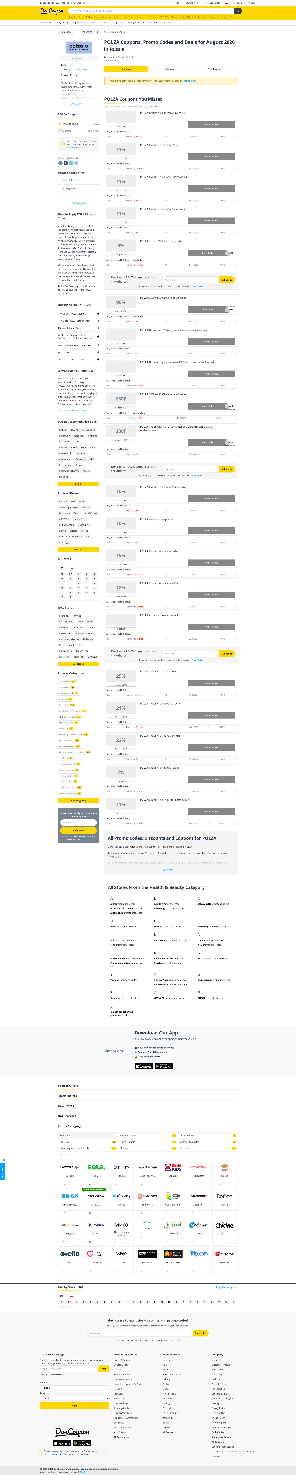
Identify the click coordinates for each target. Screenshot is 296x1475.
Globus (165, 1388)
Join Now (251, 2)
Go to (69, 1179)
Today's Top (117, 22)
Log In (239, 2)
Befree (165, 1422)
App (177, 2)
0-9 (70, 573)
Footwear (118, 1393)
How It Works (2, 1171)
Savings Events (135, 22)
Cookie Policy (218, 1417)
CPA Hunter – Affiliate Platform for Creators (233, 1451)
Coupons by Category (222, 1398)
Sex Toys (118, 1369)
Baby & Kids (119, 1398)
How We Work (191, 2)
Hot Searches (218, 1388)
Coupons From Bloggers (224, 1446)
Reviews (169, 69)
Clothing (118, 1388)
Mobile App (217, 1374)
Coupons (126, 69)
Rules (109, 136)
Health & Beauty (122, 1360)
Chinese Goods (121, 1364)
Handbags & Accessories (126, 1417)
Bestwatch (167, 1384)
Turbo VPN (167, 1408)
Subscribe (227, 279)
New (92, 22)
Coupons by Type (220, 1393)
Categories (61, 22)
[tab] (62, 568)
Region (43, 1382)
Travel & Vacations (123, 1412)
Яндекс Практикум (171, 1374)
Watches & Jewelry (123, 1379)
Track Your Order (212, 2)
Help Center (217, 1369)
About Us (216, 1360)
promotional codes (123, 903)
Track (103, 1368)
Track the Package (221, 1384)
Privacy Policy (197, 286)
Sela (164, 1364)
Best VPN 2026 (219, 1456)
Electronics (119, 1422)
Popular (103, 22)
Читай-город (168, 1393)
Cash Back (167, 22)
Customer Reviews (221, 1364)
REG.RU (166, 1369)
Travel (152, 22)
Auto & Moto (120, 1432)
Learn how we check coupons (72, 410)
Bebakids (166, 1379)
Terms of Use (218, 1412)
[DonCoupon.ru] (51, 11)
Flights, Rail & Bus (122, 1427)
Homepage (46, 22)
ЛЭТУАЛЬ (167, 1398)
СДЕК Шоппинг (170, 1412)
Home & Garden (122, 1374)
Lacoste (166, 1360)
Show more (169, 869)
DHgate (166, 1427)
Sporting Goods (121, 1408)
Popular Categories (227, 1287)
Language (45, 1393)
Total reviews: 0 (82, 69)
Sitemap (216, 1403)
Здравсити (167, 1417)
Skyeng (165, 1403)
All (62, 573)
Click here (84, 1472)
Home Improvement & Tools (128, 1384)
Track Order (214, 69)
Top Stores (78, 22)
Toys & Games (121, 1403)
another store (189, 80)
